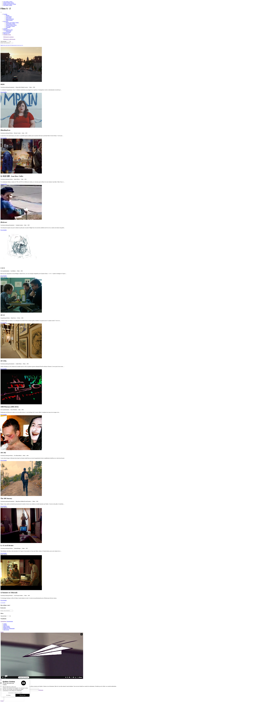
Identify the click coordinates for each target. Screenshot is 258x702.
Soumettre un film (7, 34)
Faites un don (6, 629)
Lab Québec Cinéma (7, 5)
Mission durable (6, 627)
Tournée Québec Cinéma (8, 2)
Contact (5, 623)
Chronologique (10, 621)
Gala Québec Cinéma (7, 1)
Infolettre (5, 624)
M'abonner (41, 690)
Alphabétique (3, 621)
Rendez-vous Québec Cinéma (9, 4)
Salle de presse (6, 626)
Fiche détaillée (4, 92)
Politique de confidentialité (9, 628)
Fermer (2, 632)
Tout (1, 45)
